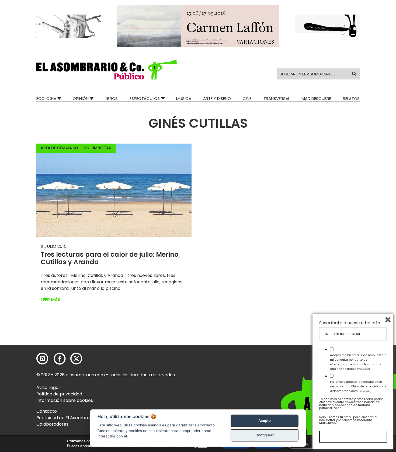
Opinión (81, 98)
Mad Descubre (316, 98)
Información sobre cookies (64, 400)
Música (183, 98)
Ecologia (46, 98)
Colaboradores (52, 424)
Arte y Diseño (217, 98)
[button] (106, 69)
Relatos (351, 98)
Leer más (50, 300)
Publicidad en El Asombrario (65, 418)
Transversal (276, 98)
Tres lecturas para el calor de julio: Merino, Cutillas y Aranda (110, 258)
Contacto (46, 411)
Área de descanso (59, 148)
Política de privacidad (59, 394)
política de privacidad (364, 386)
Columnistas (97, 148)
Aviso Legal (48, 387)
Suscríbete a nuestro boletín (349, 323)
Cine (247, 98)
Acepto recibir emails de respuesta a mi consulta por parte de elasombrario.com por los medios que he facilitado (358, 362)
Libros (111, 98)
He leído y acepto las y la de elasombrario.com (358, 386)
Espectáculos (145, 98)
